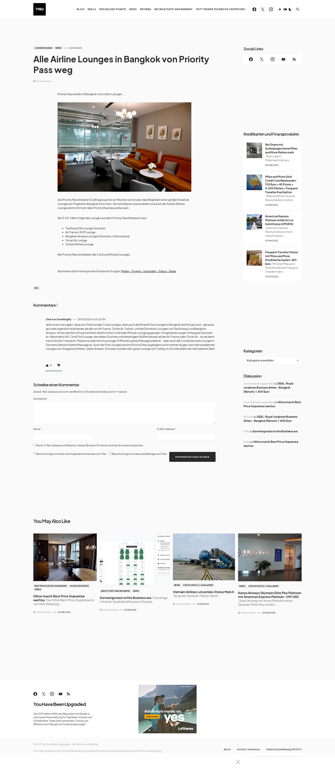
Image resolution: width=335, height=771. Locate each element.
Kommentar (40, 398)
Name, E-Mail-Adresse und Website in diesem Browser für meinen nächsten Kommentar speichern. (90, 445)
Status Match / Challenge (198, 585)
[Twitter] (263, 9)
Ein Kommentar (44, 81)
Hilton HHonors (79, 586)
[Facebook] (254, 9)
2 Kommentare (43, 612)
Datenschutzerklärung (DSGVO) (284, 749)
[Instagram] (271, 9)
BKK (36, 288)
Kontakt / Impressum (248, 749)
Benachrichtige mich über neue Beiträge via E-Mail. (139, 454)
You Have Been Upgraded (59, 704)
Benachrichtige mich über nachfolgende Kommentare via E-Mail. (71, 454)
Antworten (54, 371)
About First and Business (115, 591)
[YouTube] (283, 59)
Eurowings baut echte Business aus (275, 431)
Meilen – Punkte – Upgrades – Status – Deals (148, 271)
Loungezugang (43, 48)
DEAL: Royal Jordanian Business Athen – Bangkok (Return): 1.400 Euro (268, 387)
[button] (285, 9)
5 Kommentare (110, 609)
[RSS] (294, 59)
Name (37, 429)
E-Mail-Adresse (166, 429)
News (58, 48)
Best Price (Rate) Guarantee (51, 586)
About (227, 749)
